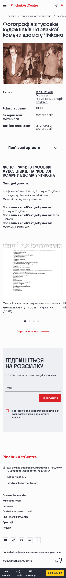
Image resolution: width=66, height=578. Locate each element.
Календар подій (12, 500)
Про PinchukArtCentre (16, 517)
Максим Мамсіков (43, 97)
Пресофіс (8, 522)
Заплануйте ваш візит (15, 495)
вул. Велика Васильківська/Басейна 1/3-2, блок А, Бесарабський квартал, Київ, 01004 (34, 469)
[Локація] (6, 573)
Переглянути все (28, 331)
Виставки (8, 506)
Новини (7, 527)
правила (16, 417)
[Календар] (30, 573)
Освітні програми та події (17, 511)
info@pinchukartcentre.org (22, 483)
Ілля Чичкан (44, 92)
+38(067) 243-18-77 (17, 477)
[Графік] (18, 573)
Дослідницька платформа (36, 16)
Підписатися (50, 398)
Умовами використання (44, 410)
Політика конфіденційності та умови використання (32, 552)
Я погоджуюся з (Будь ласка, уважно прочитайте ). (35, 413)
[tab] (25, 321)
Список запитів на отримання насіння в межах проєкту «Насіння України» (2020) (31, 307)
